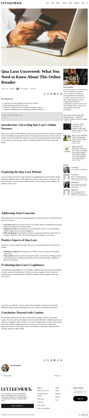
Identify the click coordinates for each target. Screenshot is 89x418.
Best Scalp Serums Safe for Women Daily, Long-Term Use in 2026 (79, 138)
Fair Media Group (29, 414)
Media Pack (40, 399)
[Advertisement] (31, 158)
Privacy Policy (41, 405)
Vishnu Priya (74, 190)
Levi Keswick (24, 88)
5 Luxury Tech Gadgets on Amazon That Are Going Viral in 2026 (79, 127)
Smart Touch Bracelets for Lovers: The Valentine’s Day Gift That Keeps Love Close (79, 178)
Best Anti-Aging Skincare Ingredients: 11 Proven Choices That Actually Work (75, 117)
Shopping (12, 88)
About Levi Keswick (43, 390)
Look (56, 400)
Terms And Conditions (43, 408)
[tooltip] (44, 94)
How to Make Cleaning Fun (79, 169)
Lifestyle (57, 397)
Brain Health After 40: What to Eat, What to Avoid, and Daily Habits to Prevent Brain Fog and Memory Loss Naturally (80, 153)
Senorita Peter (75, 182)
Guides (57, 390)
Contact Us (40, 402)
